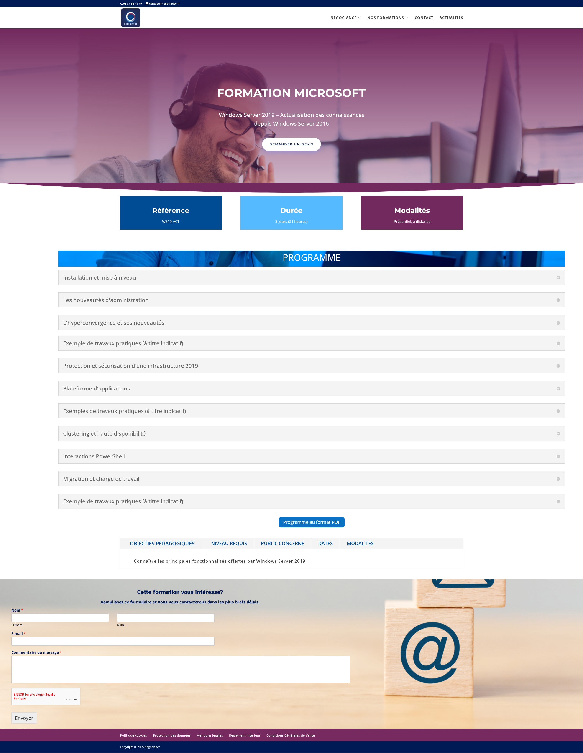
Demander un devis (291, 144)
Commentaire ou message (36, 652)
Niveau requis (229, 543)
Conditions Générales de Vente (290, 735)
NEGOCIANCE (343, 18)
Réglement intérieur (244, 735)
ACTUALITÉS (451, 18)
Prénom (16, 625)
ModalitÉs (360, 543)
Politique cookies (133, 735)
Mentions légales (210, 735)
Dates (325, 543)
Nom (17, 610)
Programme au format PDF (311, 522)
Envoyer (24, 718)
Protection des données (171, 735)
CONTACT (424, 18)
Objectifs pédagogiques (162, 543)
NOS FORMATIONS (385, 18)
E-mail (18, 633)
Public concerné (282, 543)
